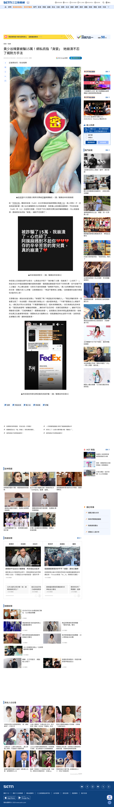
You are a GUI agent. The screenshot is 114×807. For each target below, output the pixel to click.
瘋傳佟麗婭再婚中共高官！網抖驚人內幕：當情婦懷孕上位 (16, 770)
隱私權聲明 (29, 793)
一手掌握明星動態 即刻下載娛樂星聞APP (59, 426)
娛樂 (62, 7)
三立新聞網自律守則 (43, 793)
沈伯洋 (35, 544)
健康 (72, 7)
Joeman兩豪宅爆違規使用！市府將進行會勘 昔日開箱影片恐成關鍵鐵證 (42, 748)
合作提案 (56, 793)
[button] (103, 2)
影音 (39, 7)
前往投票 (103, 142)
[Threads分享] (5, 71)
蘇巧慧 (90, 135)
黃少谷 (62, 203)
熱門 (35, 7)
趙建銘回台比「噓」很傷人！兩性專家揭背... (20, 430)
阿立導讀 (81, 2)
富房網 (98, 2)
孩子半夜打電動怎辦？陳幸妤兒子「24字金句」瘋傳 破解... (42, 489)
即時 (9, 7)
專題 (95, 7)
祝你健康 (74, 2)
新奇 (99, 7)
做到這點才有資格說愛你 (14, 433)
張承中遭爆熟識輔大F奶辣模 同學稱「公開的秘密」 (68, 725)
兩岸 (81, 7)
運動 (85, 7)
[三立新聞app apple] (10, 798)
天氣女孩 (16, 203)
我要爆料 (75, 793)
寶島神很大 (90, 2)
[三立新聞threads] (108, 786)
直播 (48, 7)
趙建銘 (62, 544)
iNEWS (67, 2)
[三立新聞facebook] (87, 786)
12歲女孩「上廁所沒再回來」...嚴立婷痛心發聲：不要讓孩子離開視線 (16, 748)
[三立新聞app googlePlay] (24, 798)
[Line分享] (5, 67)
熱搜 (44, 7)
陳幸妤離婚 (28, 7)
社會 (58, 7)
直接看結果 (91, 142)
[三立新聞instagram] (92, 786)
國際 (76, 7)
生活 (67, 7)
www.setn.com (21, 802)
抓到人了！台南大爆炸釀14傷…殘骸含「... (59, 430)
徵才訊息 (84, 793)
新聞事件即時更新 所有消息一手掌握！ (19, 426)
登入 (109, 2)
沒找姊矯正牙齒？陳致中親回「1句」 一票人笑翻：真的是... (97, 364)
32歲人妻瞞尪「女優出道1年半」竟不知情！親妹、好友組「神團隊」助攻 (42, 725)
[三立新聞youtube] (82, 786)
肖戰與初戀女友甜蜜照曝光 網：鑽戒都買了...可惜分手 (16, 725)
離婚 (74, 544)
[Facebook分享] (5, 63)
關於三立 (6, 793)
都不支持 (91, 140)
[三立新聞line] (98, 786)
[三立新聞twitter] (103, 786)
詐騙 (43, 197)
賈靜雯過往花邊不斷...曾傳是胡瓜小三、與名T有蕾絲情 (67, 770)
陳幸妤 (50, 544)
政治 (53, 7)
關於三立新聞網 (18, 793)
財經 (90, 7)
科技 (104, 7)
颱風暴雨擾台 (17, 7)
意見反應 (65, 793)
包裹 (67, 310)
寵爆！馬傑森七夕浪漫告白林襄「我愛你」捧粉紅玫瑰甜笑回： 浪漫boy (42, 770)
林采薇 (20, 197)
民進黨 (23, 544)
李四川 (90, 137)
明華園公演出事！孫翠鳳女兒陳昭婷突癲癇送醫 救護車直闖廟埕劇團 (68, 748)
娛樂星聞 (59, 2)
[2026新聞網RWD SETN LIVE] (28, 2)
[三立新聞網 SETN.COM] (5, 7)
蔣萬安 (11, 544)
